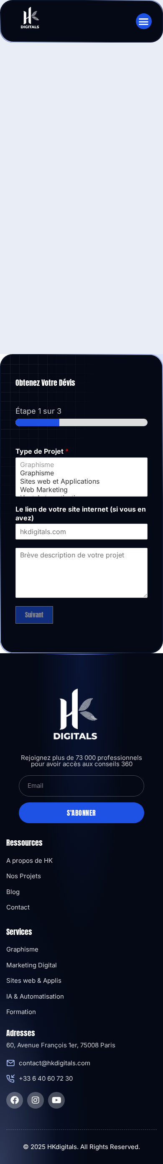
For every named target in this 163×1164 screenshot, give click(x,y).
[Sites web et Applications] (81, 481)
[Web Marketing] (81, 489)
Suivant (34, 614)
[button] (144, 21)
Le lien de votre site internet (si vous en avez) (80, 513)
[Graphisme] (81, 464)
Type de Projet (42, 451)
